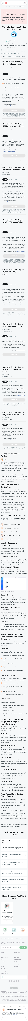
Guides (2, 966)
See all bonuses (7, 920)
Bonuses (9, 40)
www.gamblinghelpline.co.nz (8, 151)
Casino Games (17, 955)
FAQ (2, 959)
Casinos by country (5, 971)
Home (3, 6)
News (13, 40)
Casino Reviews (9, 6)
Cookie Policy (15, 1014)
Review (3, 40)
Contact (3, 955)
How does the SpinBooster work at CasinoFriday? (12, 888)
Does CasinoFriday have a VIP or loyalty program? (13, 880)
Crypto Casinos (4, 968)
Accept (14, 1017)
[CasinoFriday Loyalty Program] (14, 583)
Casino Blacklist (4, 973)
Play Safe (3, 961)
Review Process (4, 957)
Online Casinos (17, 959)
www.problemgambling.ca (8, 105)
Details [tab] (10, 74)
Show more (16, 53)
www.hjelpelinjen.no (20, 304)
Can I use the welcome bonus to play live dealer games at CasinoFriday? (12, 872)
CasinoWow (3, 991)
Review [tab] (5, 74)
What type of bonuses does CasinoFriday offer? (9, 841)
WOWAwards (17, 952)
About (2, 952)
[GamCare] (21, 1006)
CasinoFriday (16, 6)
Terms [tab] (15, 74)
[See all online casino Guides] (5, 929)
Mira (6, 459)
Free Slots (16, 957)
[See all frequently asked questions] (23, 929)
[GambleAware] (11, 1006)
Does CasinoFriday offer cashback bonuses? (11, 855)
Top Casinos (17, 961)
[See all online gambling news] (14, 929)
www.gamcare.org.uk (20, 251)
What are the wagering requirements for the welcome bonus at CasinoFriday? (12, 864)
